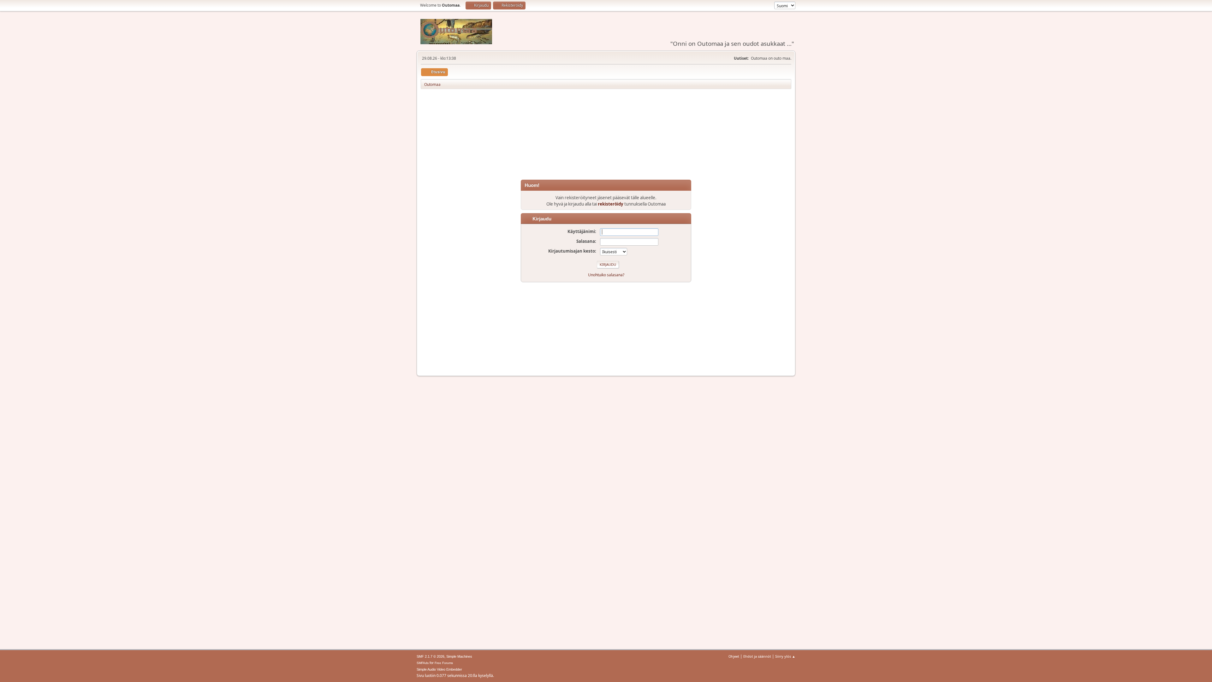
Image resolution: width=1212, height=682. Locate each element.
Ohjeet (733, 656)
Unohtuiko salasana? (606, 275)
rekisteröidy (610, 204)
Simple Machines (459, 656)
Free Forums (444, 663)
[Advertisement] (606, 135)
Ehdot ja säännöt (757, 656)
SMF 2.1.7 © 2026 (430, 656)
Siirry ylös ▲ (785, 656)
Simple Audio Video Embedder (439, 669)
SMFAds (423, 663)
